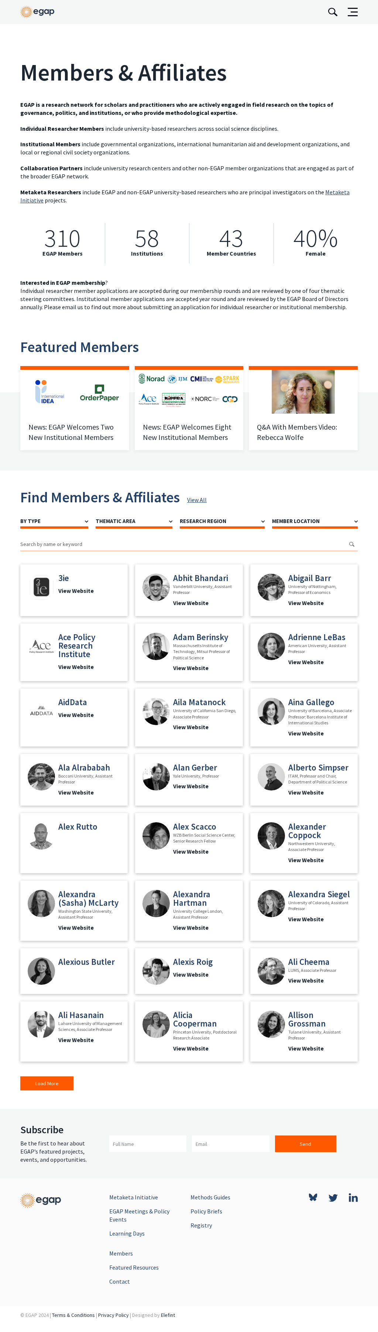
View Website (76, 590)
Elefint (168, 1315)
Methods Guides (210, 1197)
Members (121, 1253)
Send (305, 1144)
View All (197, 499)
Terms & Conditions (73, 1315)
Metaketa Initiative (133, 1197)
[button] (74, 590)
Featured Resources (134, 1267)
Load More (47, 1083)
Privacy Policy (113, 1315)
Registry (201, 1225)
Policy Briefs (206, 1211)
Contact (119, 1281)
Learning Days (127, 1233)
